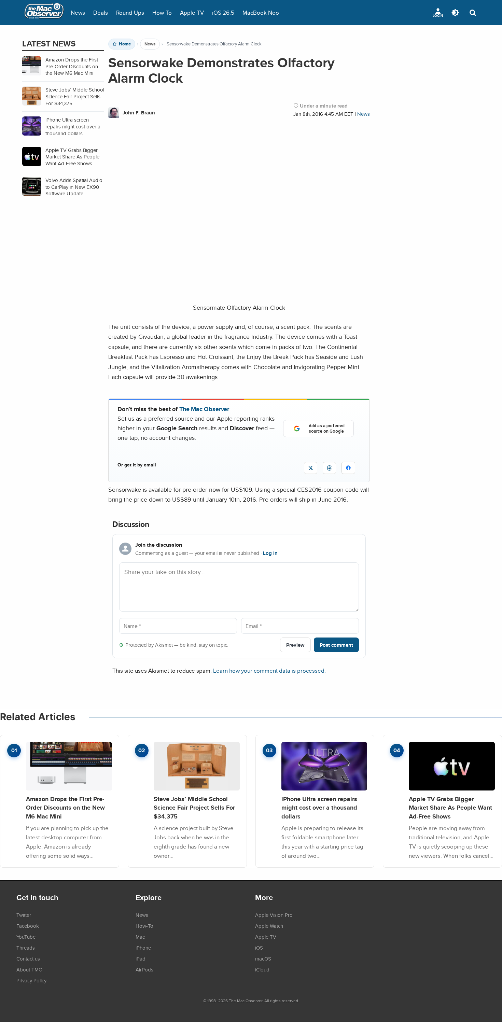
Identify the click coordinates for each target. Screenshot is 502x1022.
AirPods (144, 969)
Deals (100, 12)
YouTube (26, 936)
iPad (140, 958)
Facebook (27, 925)
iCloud (262, 969)
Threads (25, 947)
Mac (140, 936)
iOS (259, 947)
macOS (263, 958)
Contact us (28, 958)
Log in (270, 553)
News (78, 12)
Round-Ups (130, 12)
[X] (310, 468)
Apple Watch (269, 925)
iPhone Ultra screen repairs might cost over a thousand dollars (319, 807)
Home (125, 44)
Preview (295, 645)
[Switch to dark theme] (455, 12)
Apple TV (192, 12)
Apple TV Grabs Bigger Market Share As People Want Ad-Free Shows (450, 807)
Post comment (336, 645)
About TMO (29, 969)
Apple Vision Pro (274, 915)
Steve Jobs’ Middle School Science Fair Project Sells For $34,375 (194, 807)
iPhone (143, 947)
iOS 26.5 (223, 12)
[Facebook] (348, 468)
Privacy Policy (31, 980)
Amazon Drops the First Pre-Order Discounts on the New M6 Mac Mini (65, 807)
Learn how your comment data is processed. (269, 670)
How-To (162, 12)
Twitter (23, 915)
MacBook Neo (260, 12)
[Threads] (329, 468)
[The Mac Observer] (44, 12)
